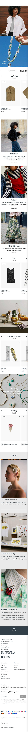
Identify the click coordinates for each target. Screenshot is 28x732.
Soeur (25, 204)
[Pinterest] (7, 657)
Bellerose (6, 159)
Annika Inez (22, 391)
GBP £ (3, 723)
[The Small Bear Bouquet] (10, 353)
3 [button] (14, 633)
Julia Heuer (9, 250)
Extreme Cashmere (16, 204)
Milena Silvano (16, 159)
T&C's (2, 718)
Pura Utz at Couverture (9, 500)
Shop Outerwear (14, 162)
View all (14, 78)
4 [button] (16, 633)
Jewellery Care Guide (5, 678)
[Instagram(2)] (9, 657)
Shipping (3, 665)
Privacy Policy (5, 703)
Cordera (22, 204)
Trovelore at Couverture (9, 610)
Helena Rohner (11, 393)
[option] (14, 630)
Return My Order (12, 717)
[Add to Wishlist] (19, 81)
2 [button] (13, 633)
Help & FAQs (3, 669)
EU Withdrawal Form (4, 717)
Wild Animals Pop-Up (8, 554)
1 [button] (11, 633)
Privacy (23, 717)
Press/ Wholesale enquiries (19, 669)
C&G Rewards (4, 674)
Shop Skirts (14, 252)
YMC (16, 250)
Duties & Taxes (18, 717)
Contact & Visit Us (5, 671)
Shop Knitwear (14, 208)
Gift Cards (3, 676)
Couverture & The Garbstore (8, 727)
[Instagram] (4, 657)
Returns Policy (4, 667)
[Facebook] (2, 657)
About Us (16, 665)
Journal (14, 455)
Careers (15, 667)
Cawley (13, 250)
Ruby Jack (16, 391)
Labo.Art (10, 159)
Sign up (22, 696)
